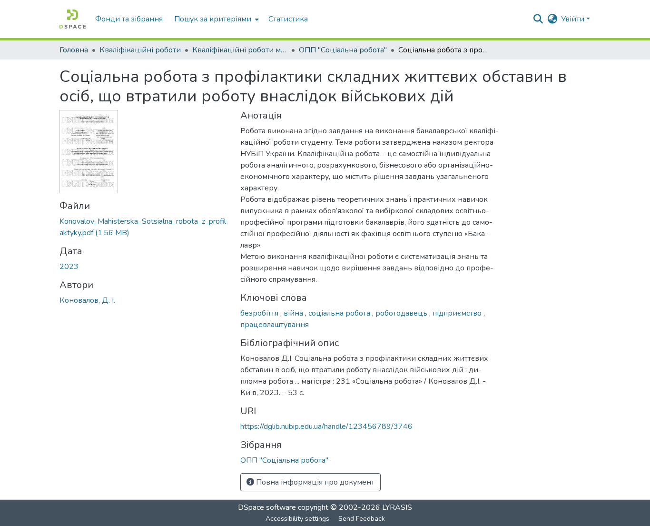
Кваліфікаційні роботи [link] (140, 50)
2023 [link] (69, 266)
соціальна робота (340, 313)
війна (294, 313)
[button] (72, 19)
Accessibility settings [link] (297, 518)
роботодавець (402, 313)
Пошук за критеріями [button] (212, 19)
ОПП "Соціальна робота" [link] (343, 50)
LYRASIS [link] (397, 507)
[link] (144, 227)
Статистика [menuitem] (288, 19)
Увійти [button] (573, 19)
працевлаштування (274, 324)
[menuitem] (215, 19)
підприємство (458, 313)
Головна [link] (73, 50)
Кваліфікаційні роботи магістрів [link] (239, 50)
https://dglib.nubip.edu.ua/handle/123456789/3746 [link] (326, 426)
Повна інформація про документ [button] (314, 482)
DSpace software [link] (267, 507)
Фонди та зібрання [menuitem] (129, 19)
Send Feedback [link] (361, 518)
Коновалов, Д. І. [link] (87, 300)
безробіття (260, 313)
